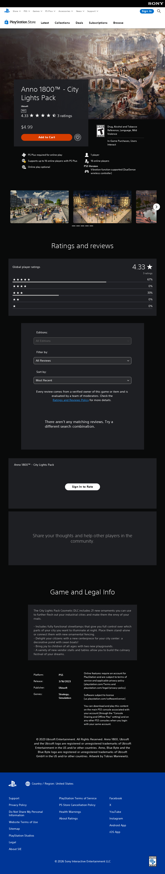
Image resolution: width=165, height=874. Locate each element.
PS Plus (49, 11)
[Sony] (156, 6)
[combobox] (82, 340)
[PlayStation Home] (7, 11)
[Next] (156, 206)
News (79, 11)
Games (36, 11)
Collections (62, 23)
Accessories (64, 11)
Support (91, 11)
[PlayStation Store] (21, 22)
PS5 (25, 11)
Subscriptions (98, 23)
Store (15, 11)
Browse (118, 23)
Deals (79, 23)
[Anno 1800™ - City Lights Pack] (39, 206)
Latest (45, 23)
